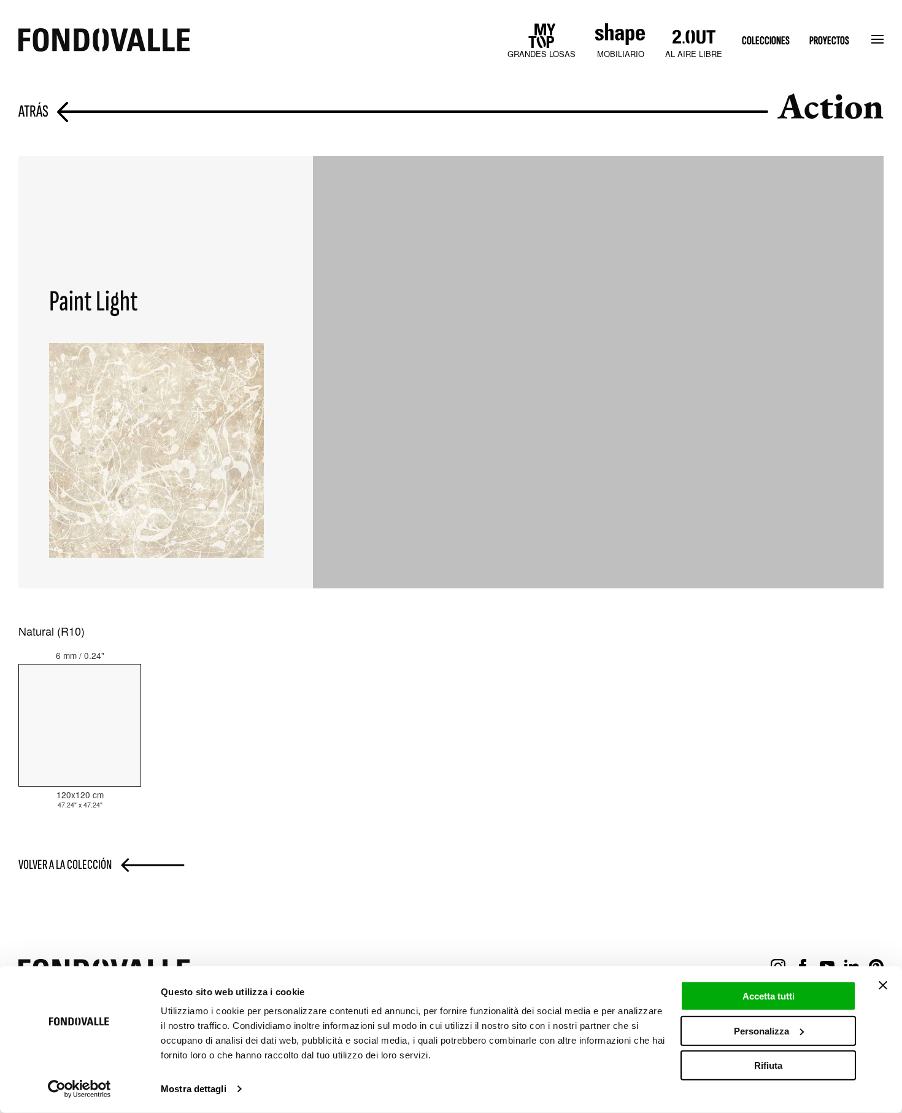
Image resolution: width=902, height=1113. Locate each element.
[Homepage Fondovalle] (104, 40)
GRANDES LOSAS (541, 54)
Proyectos (829, 41)
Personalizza (761, 1030)
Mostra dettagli (193, 1089)
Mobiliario (620, 54)
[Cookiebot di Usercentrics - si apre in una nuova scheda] (79, 1089)
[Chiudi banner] (883, 985)
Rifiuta (768, 1065)
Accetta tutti (768, 996)
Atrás (33, 111)
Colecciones (766, 41)
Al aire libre (693, 54)
